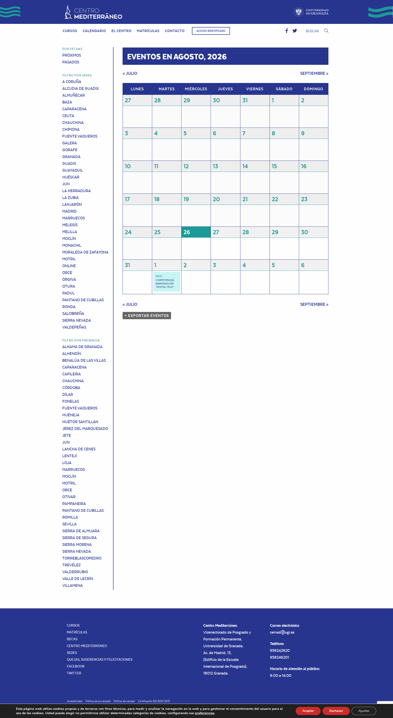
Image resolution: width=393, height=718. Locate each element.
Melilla (69, 231)
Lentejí (69, 456)
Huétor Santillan (80, 421)
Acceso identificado (210, 31)
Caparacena (74, 109)
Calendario (94, 31)
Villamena (72, 585)
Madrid (69, 211)
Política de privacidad (98, 701)
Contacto (175, 31)
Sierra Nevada (76, 320)
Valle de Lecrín (77, 578)
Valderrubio (75, 572)
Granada (71, 156)
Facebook (76, 666)
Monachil (71, 245)
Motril (69, 259)
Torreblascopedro (81, 558)
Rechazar (336, 711)
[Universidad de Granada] (311, 12)
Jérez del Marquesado (85, 428)
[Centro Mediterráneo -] (93, 12)
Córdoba (71, 387)
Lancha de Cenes (79, 449)
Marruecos (73, 218)
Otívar (69, 497)
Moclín (69, 238)
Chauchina (73, 122)
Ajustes (363, 711)
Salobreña (73, 313)
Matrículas (148, 31)
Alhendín (71, 353)
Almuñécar (73, 95)
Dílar (67, 394)
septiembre (314, 73)
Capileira (71, 374)
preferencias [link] (204, 713)
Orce (67, 272)
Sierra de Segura (79, 537)
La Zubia (70, 197)
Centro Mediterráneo (87, 646)
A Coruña (71, 81)
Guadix (69, 163)
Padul (68, 293)
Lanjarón (72, 204)
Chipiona (71, 129)
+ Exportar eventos (147, 315)
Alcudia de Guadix (80, 88)
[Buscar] (326, 31)
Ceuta (68, 115)
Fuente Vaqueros (79, 136)
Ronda (69, 306)
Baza (67, 102)
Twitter (74, 673)
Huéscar (70, 177)
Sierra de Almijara (81, 531)
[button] (286, 31)
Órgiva (69, 279)
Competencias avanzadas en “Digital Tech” (165, 283)
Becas (72, 639)
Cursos (70, 31)
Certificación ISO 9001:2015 (154, 701)
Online (69, 266)
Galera (69, 143)
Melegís (70, 225)
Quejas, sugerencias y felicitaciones (99, 659)
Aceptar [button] (308, 711)
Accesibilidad (74, 701)
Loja (66, 462)
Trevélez (71, 565)
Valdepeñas (74, 327)
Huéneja (70, 415)
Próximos (71, 55)
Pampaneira (74, 503)
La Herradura (76, 190)
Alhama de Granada (82, 346)
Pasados (70, 62)
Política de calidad (124, 701)
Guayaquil (72, 170)
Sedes (72, 652)
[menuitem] (70, 31)
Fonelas (70, 401)
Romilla (70, 517)
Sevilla (69, 524)
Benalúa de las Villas (84, 360)
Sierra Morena (77, 544)
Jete (66, 435)
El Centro (121, 31)
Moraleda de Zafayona (85, 252)
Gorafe (69, 150)
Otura (68, 286)
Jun (66, 184)
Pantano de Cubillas (83, 300)
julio (130, 73)
